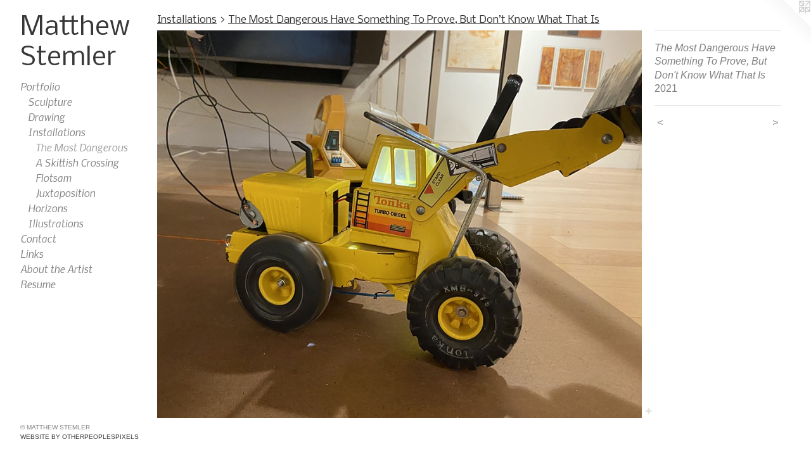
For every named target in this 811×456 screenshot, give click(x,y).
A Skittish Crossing (76, 162)
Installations (56, 132)
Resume (37, 284)
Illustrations (55, 223)
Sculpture (50, 101)
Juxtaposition (65, 193)
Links (31, 253)
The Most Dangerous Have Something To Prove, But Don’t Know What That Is (413, 20)
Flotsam (53, 177)
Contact (38, 238)
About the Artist (56, 269)
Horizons (47, 208)
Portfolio (40, 86)
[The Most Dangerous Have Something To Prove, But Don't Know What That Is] (399, 224)
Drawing (46, 117)
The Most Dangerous (81, 147)
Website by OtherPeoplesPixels (79, 436)
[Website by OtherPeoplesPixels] (785, 25)
